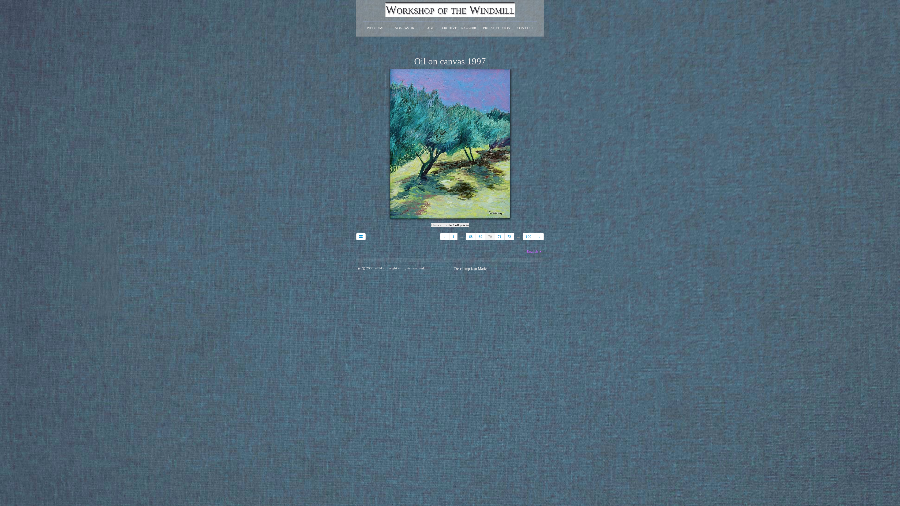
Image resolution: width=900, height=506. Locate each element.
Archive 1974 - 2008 (458, 28)
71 (500, 236)
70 (490, 236)
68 (471, 236)
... (461, 236)
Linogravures (404, 28)
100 (528, 236)
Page (429, 28)
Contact (525, 28)
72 (509, 236)
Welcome (375, 28)
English (534, 251)
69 (480, 236)
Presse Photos (496, 28)
